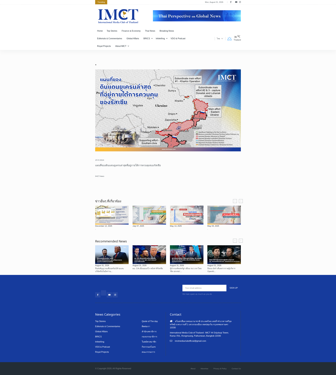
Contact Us (236, 369)
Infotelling (160, 38)
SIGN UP (234, 288)
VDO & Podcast (178, 38)
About (193, 369)
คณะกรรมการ (148, 352)
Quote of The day (150, 321)
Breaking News (167, 31)
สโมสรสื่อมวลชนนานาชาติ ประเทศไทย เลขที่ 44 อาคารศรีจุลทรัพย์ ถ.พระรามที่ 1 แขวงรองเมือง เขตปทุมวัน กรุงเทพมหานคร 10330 (201, 324)
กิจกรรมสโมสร (149, 347)
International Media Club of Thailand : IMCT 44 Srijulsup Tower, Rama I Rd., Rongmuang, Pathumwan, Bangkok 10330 (199, 334)
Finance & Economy (131, 31)
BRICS (146, 38)
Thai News (150, 31)
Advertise (204, 369)
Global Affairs (133, 38)
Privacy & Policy (220, 369)
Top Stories (112, 31)
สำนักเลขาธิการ (149, 331)
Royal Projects (104, 46)
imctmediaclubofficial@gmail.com (190, 341)
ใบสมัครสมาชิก (149, 342)
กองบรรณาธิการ (149, 337)
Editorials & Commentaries (109, 38)
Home (100, 31)
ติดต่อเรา (146, 326)
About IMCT (120, 46)
